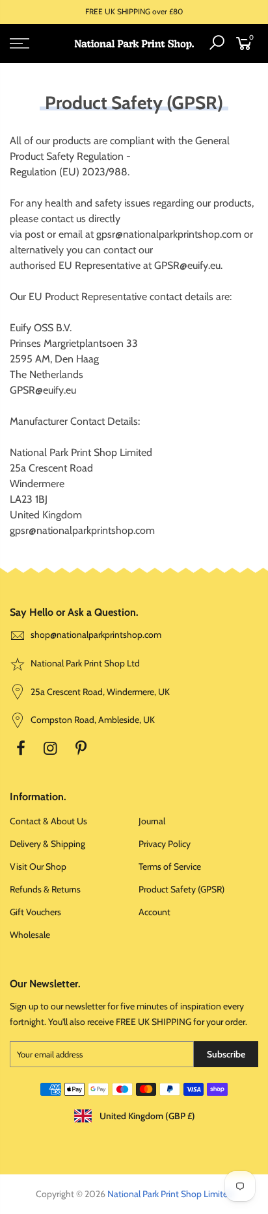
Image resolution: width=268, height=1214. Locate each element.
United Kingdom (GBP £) (146, 1116)
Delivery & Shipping (47, 844)
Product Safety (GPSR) (181, 889)
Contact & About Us (48, 821)
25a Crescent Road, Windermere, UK (99, 692)
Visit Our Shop (38, 866)
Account (154, 912)
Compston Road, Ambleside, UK (92, 720)
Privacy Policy (165, 844)
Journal (152, 821)
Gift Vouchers (35, 912)
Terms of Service (170, 866)
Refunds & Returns (45, 889)
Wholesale (30, 935)
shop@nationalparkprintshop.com (96, 634)
